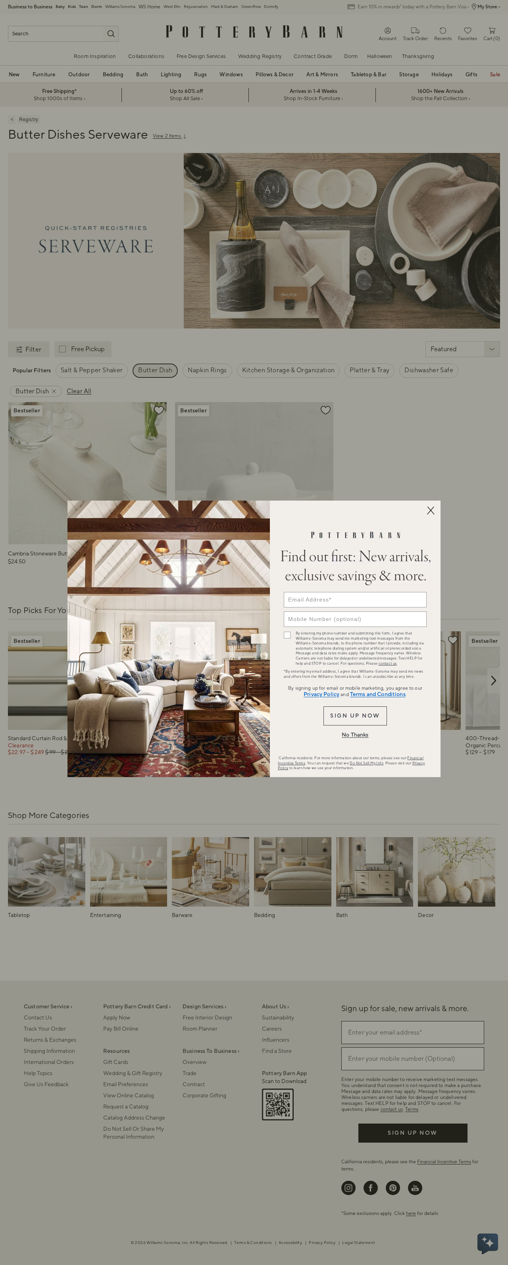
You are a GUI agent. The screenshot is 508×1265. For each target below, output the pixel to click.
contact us (388, 663)
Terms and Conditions (378, 694)
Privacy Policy (321, 694)
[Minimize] (431, 511)
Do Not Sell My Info (366, 763)
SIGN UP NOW (355, 716)
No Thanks (355, 735)
